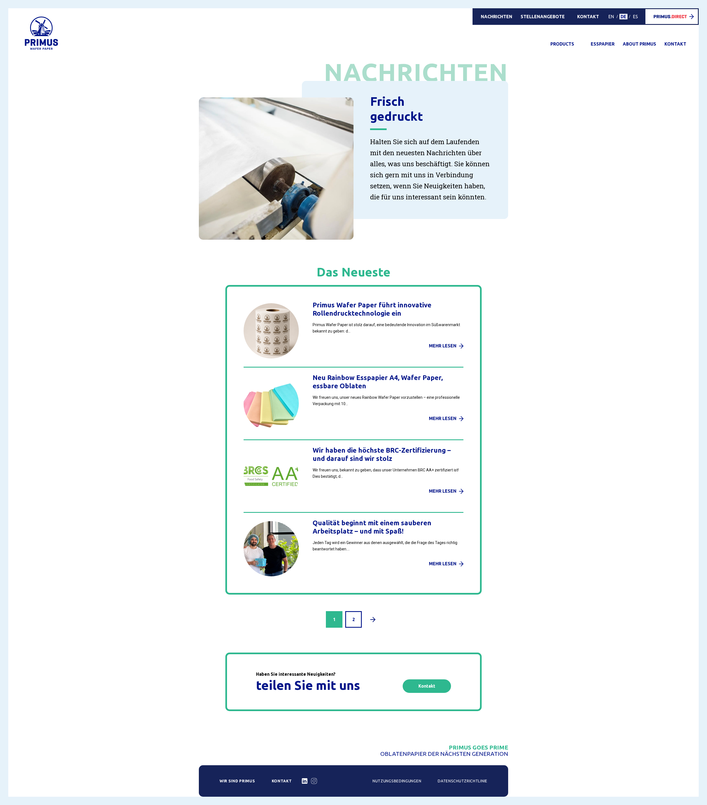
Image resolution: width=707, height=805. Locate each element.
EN (611, 16)
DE (623, 16)
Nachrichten (496, 16)
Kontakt (588, 16)
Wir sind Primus (237, 781)
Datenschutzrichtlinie (462, 781)
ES (635, 16)
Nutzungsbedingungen (397, 781)
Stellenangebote (543, 16)
